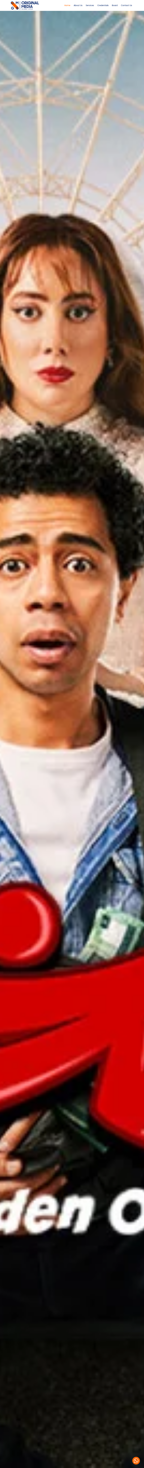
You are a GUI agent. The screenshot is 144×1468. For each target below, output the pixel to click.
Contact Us (126, 5)
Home (67, 5)
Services (90, 5)
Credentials (103, 5)
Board (115, 5)
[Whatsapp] (136, 1460)
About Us (78, 5)
